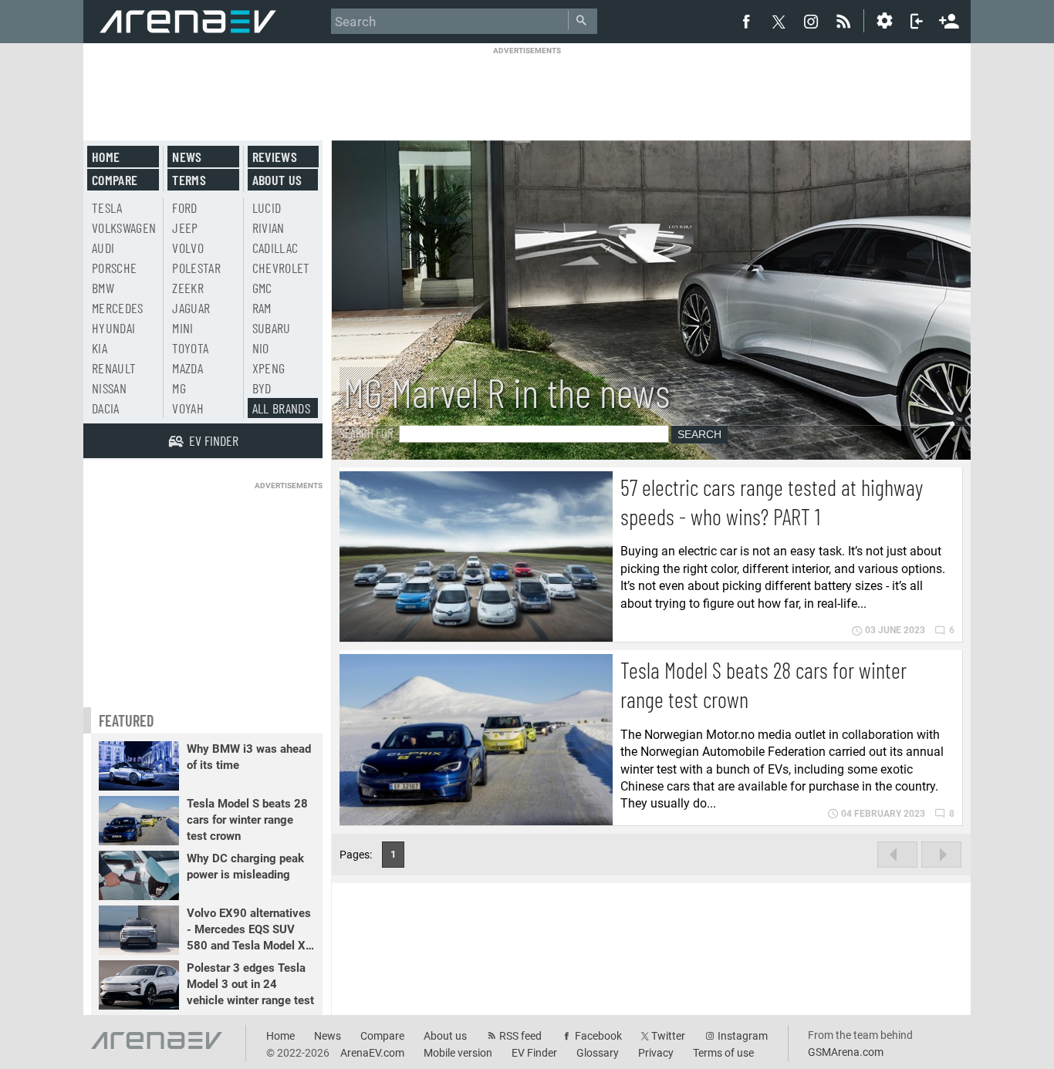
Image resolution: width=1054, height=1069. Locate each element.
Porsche (114, 267)
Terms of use (723, 1053)
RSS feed (520, 1036)
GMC (262, 287)
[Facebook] (746, 20)
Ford (184, 207)
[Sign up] (949, 19)
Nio (260, 347)
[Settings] (884, 20)
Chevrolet (281, 267)
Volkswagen (124, 227)
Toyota (190, 347)
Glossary (597, 1053)
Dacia (106, 408)
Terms (189, 179)
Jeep (185, 227)
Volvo (188, 247)
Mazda (187, 367)
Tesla (107, 207)
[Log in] (916, 20)
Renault (114, 367)
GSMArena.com (845, 1052)
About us (277, 179)
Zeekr (188, 287)
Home (106, 156)
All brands (281, 408)
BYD (262, 387)
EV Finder (534, 1053)
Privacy (656, 1053)
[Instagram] (811, 20)
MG (179, 387)
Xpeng (268, 367)
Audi (103, 247)
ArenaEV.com (372, 1053)
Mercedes (118, 307)
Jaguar (191, 307)
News (186, 156)
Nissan (109, 387)
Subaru (271, 327)
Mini (182, 327)
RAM (262, 307)
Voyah (188, 408)
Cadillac (275, 247)
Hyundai (113, 327)
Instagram (743, 1036)
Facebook (598, 1036)
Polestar (196, 267)
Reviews (274, 156)
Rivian (268, 227)
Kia (99, 347)
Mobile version (458, 1053)
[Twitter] (778, 21)
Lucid (267, 207)
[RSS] (845, 20)
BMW (103, 287)
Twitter (668, 1036)
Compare (114, 179)
